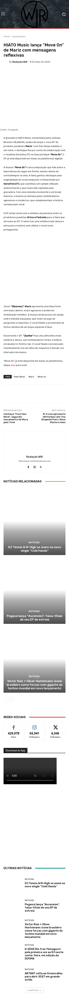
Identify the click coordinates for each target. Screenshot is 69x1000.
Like (14, 725)
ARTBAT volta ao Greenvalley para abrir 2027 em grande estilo (44, 976)
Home (7, 36)
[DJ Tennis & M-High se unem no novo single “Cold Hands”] (34, 521)
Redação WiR (19, 62)
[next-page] (11, 699)
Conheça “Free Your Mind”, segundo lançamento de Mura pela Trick (16, 418)
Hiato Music (19, 376)
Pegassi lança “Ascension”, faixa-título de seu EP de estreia (34, 617)
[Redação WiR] (6, 61)
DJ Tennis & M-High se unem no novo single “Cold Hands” (34, 548)
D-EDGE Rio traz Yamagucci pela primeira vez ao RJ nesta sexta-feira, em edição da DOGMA (44, 953)
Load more (33, 990)
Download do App (15, 750)
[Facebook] (28, 466)
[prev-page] (6, 699)
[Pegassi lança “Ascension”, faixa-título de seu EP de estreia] (34, 590)
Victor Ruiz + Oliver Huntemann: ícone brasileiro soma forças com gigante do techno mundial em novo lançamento (34, 684)
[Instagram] (34, 466)
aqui (13, 365)
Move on (42, 376)
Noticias (34, 542)
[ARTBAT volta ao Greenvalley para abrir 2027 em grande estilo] (13, 975)
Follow (34, 725)
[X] (40, 466)
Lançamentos (18, 36)
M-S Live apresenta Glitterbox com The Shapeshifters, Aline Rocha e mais (53, 418)
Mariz (31, 376)
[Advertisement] (34, 824)
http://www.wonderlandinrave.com (34, 461)
